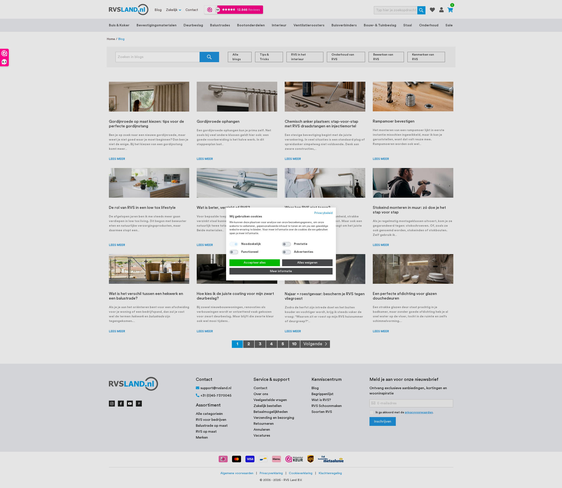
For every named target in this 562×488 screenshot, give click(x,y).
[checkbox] (286, 244)
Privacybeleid (323, 213)
